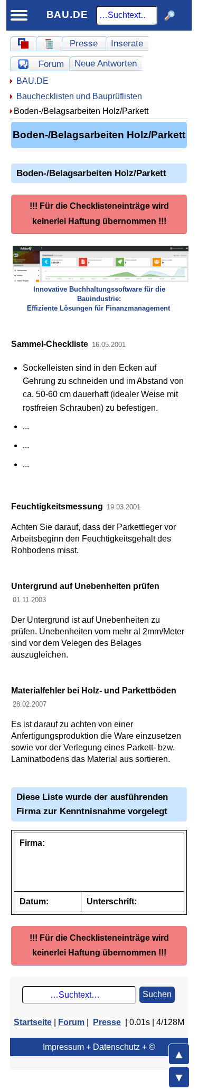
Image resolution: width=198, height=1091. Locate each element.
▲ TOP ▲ (179, 1054)
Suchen (157, 994)
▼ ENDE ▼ (179, 1077)
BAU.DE (67, 14)
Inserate (127, 43)
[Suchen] (169, 15)
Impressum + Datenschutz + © (99, 1046)
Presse (83, 43)
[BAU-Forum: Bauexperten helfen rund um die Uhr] (23, 64)
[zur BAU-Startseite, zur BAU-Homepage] (23, 44)
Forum (51, 64)
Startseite (33, 1022)
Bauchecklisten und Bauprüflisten (79, 96)
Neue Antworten (105, 63)
